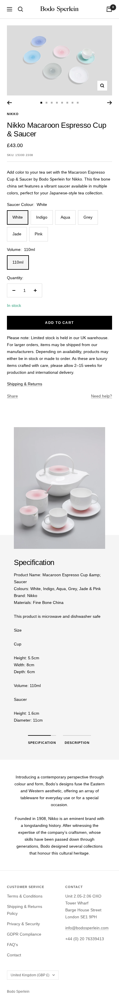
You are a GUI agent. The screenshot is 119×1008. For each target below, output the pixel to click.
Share (12, 396)
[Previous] (9, 103)
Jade (16, 234)
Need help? (101, 396)
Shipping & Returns (24, 384)
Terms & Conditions (24, 896)
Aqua (65, 217)
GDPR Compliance (24, 934)
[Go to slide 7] (72, 103)
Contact (14, 955)
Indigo (41, 217)
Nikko (13, 114)
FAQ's (12, 944)
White (17, 217)
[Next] (109, 103)
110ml (17, 262)
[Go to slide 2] (46, 103)
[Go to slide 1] (41, 103)
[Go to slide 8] (78, 103)
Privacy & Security (23, 923)
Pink (38, 234)
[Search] (20, 9)
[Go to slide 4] (57, 103)
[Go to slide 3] (52, 103)
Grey (87, 217)
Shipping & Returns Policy (24, 910)
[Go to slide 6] (67, 103)
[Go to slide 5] (62, 103)
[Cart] (109, 9)
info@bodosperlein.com (87, 928)
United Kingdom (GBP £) (30, 975)
